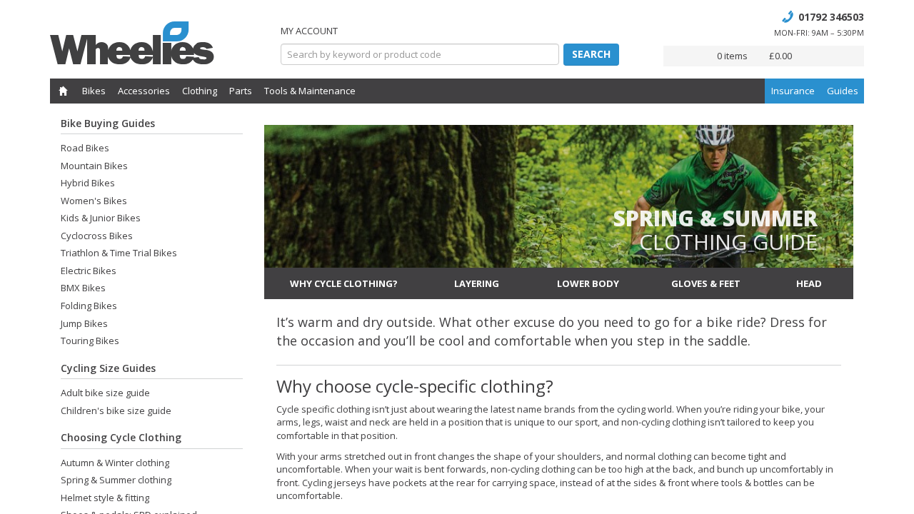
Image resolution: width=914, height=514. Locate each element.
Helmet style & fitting (105, 497)
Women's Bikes (94, 200)
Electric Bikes (88, 270)
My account (309, 30)
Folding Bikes (89, 305)
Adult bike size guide (105, 392)
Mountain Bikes (94, 165)
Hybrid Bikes (88, 182)
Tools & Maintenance (310, 90)
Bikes (94, 90)
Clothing (199, 90)
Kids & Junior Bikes (101, 217)
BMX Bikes (83, 287)
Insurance (793, 90)
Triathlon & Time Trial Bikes (119, 252)
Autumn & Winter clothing (115, 462)
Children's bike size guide (116, 410)
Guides (842, 90)
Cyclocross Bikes (97, 235)
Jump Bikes (84, 323)
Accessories (144, 90)
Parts (240, 90)
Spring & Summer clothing (116, 479)
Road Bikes (85, 147)
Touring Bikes (90, 340)
